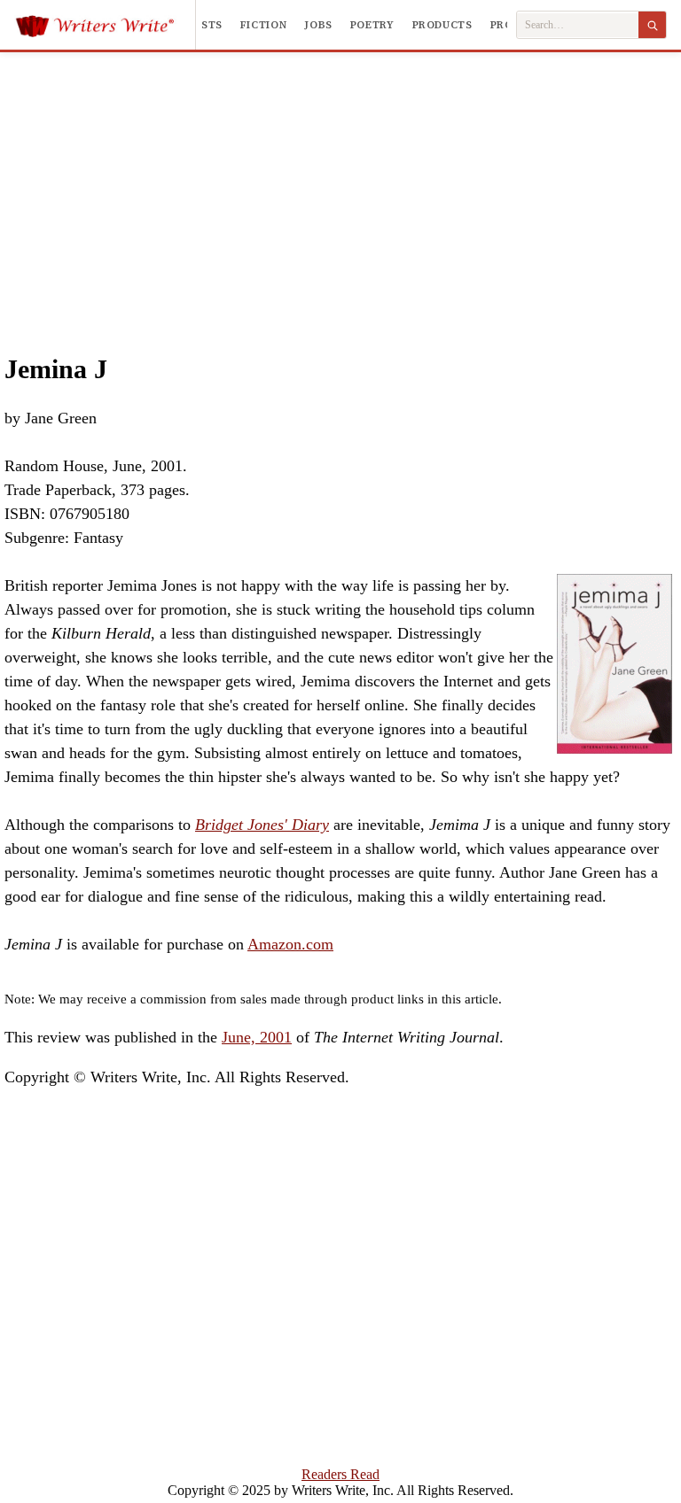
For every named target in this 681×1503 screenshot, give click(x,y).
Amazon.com (290, 944)
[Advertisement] (340, 185)
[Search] (652, 25)
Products (442, 25)
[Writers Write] (105, 25)
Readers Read (340, 1474)
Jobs (318, 25)
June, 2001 (257, 1037)
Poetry (372, 25)
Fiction (263, 25)
